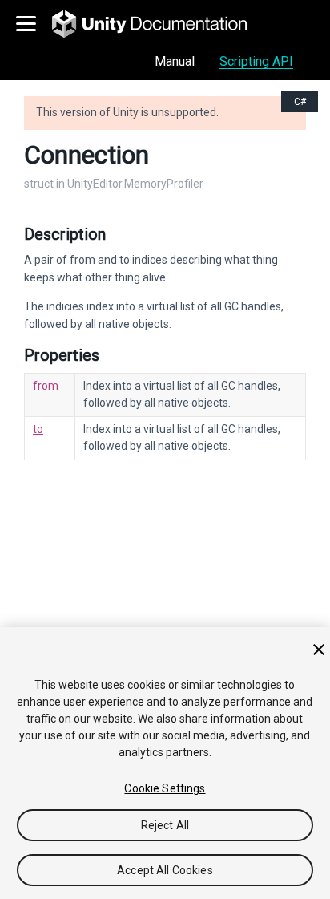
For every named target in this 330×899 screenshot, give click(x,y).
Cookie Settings (164, 788)
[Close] (318, 649)
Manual (175, 61)
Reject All (165, 825)
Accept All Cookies (165, 870)
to (38, 429)
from (45, 385)
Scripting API (256, 61)
